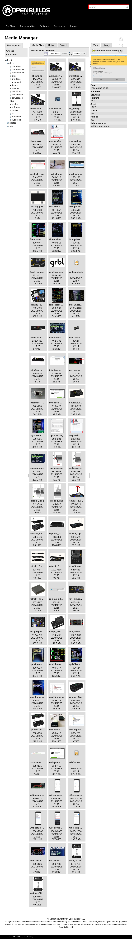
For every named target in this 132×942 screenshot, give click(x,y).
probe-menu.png (39, 468)
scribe (15, 104)
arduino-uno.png (58, 108)
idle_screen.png (58, 304)
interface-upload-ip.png (82, 370)
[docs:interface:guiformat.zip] (77, 262)
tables (15, 110)
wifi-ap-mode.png (39, 795)
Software (44, 26)
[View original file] (108, 69)
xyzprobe (16, 119)
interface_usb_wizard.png (63, 402)
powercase (17, 94)
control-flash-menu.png (62, 141)
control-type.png (39, 174)
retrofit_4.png (76, 566)
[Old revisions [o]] (121, 45)
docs (11, 63)
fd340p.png (37, 206)
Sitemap (30, 937)
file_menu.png (57, 206)
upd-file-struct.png (59, 697)
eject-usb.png (76, 174)
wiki (11, 126)
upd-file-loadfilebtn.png (62, 664)
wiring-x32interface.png (43, 893)
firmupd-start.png (78, 239)
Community (59, 26)
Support (74, 26)
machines (17, 91)
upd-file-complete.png (42, 664)
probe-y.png (37, 500)
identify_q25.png (39, 304)
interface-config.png (60, 337)
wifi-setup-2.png (78, 795)
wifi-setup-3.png (39, 827)
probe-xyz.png (77, 468)
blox (14, 76)
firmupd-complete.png (81, 206)
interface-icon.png (79, 337)
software (16, 107)
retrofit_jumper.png (40, 599)
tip (13, 113)
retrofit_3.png (56, 566)
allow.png (37, 76)
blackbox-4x (18, 69)
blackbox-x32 (18, 72)
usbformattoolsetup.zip (81, 762)
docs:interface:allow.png (108, 50)
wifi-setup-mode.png (60, 860)
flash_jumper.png (39, 272)
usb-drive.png (57, 729)
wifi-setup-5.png (78, 827)
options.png (56, 435)
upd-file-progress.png (42, 697)
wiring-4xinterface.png (81, 860)
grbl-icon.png (56, 272)
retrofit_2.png (37, 566)
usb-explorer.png (78, 729)
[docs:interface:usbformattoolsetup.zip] (77, 753)
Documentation (27, 26)
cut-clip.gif (56, 174)
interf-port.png (38, 337)
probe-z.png (56, 500)
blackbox (16, 66)
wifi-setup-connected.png (44, 860)
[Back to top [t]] (121, 57)
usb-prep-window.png (61, 762)
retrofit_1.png (76, 533)
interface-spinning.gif (42, 370)
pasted (17, 82)
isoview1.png (76, 402)
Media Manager (19, 937)
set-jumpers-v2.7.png (41, 631)
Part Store (10, 26)
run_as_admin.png (59, 599)
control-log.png (77, 141)
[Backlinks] (121, 51)
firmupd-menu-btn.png (42, 239)
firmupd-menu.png (59, 239)
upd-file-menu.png (79, 664)
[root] (10, 60)
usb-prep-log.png (39, 762)
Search (127, 7)
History (106, 45)
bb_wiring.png (77, 108)
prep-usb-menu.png (79, 435)
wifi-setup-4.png (58, 827)
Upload (51, 45)
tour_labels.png (77, 631)
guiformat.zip (76, 272)
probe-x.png (56, 468)
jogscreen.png (38, 435)
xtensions (16, 116)
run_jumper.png (77, 599)
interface (16, 79)
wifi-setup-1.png (58, 795)
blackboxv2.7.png (40, 141)
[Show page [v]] (121, 39)
